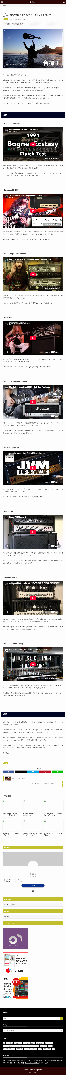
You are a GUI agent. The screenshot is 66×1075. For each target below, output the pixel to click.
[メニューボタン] (2, 2)
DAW (8, 1043)
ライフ (40, 1048)
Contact (40, 1069)
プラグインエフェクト (9, 1048)
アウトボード (18, 1043)
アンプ (33, 1043)
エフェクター (40, 1043)
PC (12, 1043)
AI (3, 1043)
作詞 (45, 1048)
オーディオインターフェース (10, 1046)
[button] (8, 772)
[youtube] (33, 891)
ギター (6, 19)
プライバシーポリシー (32, 1063)
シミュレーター (35, 1046)
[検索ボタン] (64, 2)
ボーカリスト (27, 1048)
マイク (34, 1048)
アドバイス (26, 1043)
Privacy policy (33, 1069)
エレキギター (48, 1043)
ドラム (50, 1046)
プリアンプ (19, 1048)
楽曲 (49, 1048)
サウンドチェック (24, 1046)
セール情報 (43, 1046)
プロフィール (33, 885)
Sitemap (26, 1069)
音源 (53, 1048)
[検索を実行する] (61, 1018)
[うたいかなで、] (33, 2)
